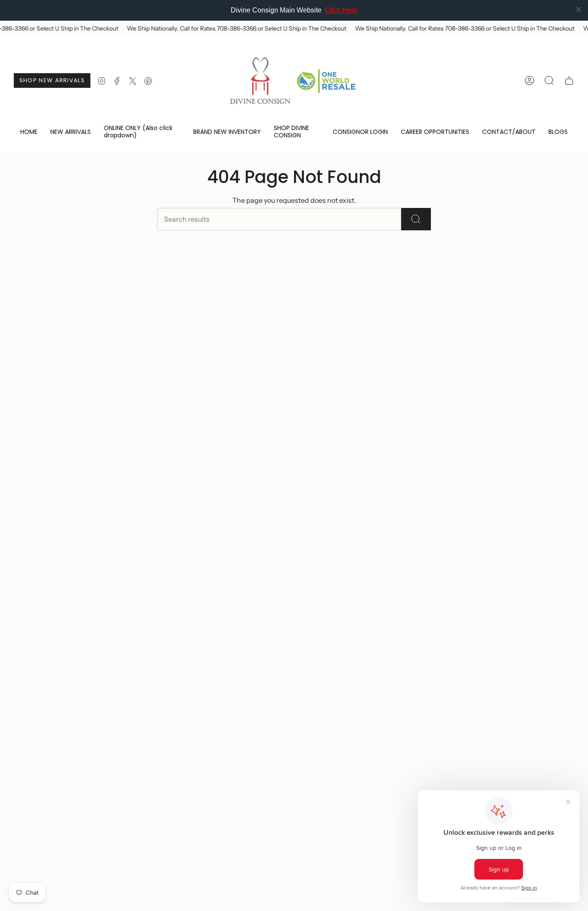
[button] (142, 132)
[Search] (416, 219)
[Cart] (569, 80)
